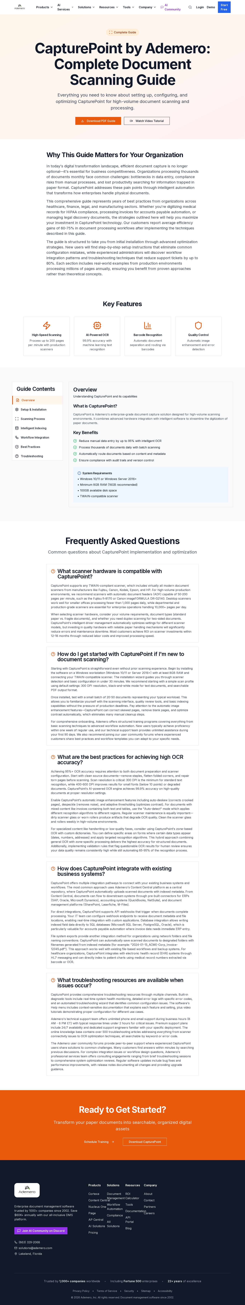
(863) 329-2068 (29, 1242)
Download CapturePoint (145, 1142)
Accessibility (165, 1290)
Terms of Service (107, 1290)
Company (145, 7)
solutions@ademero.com (35, 1248)
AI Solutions (96, 1226)
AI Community (173, 7)
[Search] (190, 7)
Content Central (99, 1200)
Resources (107, 7)
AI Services (63, 7)
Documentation (135, 1211)
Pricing (93, 1232)
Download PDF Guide (101, 121)
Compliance (115, 1215)
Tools (127, 7)
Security (129, 1290)
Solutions (84, 7)
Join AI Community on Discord (43, 1231)
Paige (92, 1213)
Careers (149, 1213)
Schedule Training (96, 1142)
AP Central (95, 1219)
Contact (149, 1200)
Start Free (224, 7)
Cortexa (93, 1194)
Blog (128, 1228)
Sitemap (146, 1290)
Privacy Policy (81, 1290)
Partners (150, 1207)
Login (200, 7)
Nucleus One (97, 1207)
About (148, 1194)
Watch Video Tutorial (150, 121)
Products (42, 7)
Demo (211, 7)
